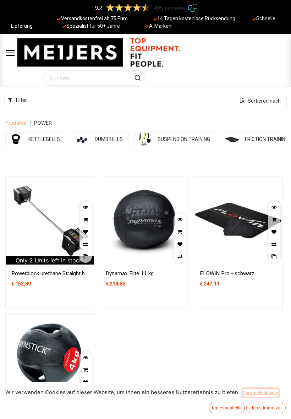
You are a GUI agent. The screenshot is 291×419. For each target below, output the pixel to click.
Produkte (16, 123)
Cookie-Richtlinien (260, 392)
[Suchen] (138, 78)
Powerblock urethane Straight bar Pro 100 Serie (67, 273)
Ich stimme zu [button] (266, 408)
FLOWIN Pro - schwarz (227, 273)
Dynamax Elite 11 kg (130, 273)
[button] (262, 101)
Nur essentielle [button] (227, 408)
